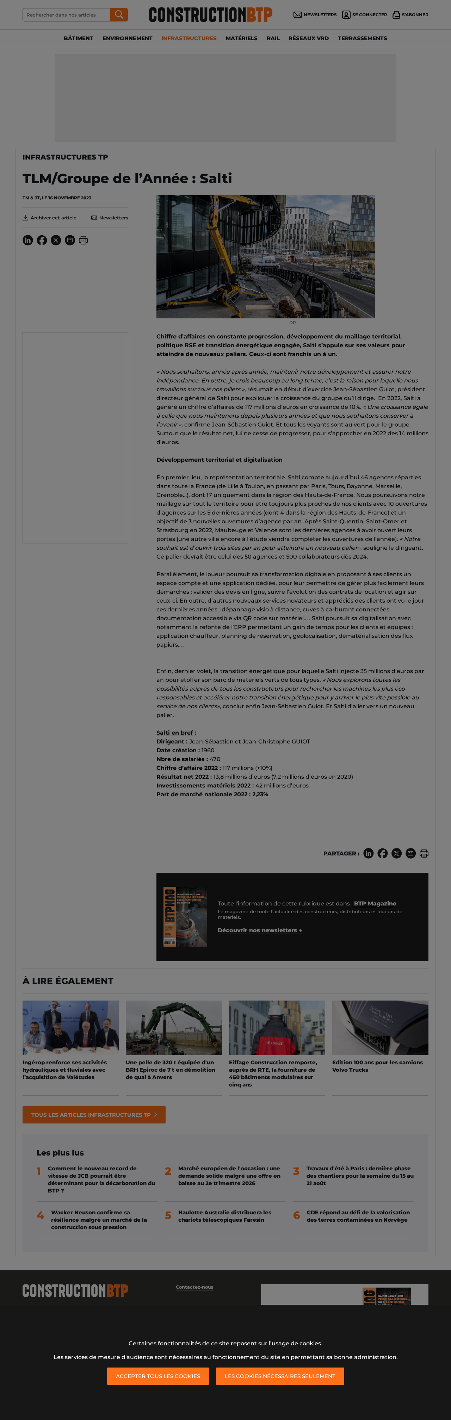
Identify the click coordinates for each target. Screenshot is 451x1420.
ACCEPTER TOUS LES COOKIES (158, 1376)
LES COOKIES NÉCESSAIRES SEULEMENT (280, 1376)
